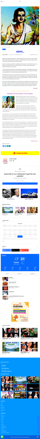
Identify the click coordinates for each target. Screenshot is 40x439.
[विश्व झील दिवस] (7, 210)
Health (2, 424)
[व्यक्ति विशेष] (5, 279)
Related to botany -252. (27, 338)
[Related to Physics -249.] (33, 387)
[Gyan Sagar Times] (20, 1)
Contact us (2, 410)
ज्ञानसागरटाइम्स (6, 54)
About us (2, 405)
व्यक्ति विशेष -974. (6, 338)
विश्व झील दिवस (5, 214)
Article (4, 49)
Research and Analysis (5, 432)
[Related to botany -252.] (29, 332)
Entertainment (3, 427)
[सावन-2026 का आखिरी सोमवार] (20, 395)
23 (35, 234)
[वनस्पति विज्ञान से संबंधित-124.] (5, 288)
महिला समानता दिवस (18, 214)
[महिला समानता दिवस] (20, 210)
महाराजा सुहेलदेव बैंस (12, 282)
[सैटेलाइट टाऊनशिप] (20, 387)
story (2, 422)
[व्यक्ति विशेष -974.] (10, 332)
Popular (7, 273)
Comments (32, 273)
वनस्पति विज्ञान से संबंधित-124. (14, 286)
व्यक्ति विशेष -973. (25, 352)
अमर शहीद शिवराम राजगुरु (31, 214)
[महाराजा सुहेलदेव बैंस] (5, 284)
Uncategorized (3, 431)
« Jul (3, 241)
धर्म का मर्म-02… (12, 291)
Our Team (2, 408)
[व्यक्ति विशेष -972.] (33, 395)
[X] (12, 160)
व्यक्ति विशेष (11, 277)
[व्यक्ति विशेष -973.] (29, 346)
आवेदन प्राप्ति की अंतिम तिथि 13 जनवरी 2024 (16, 296)
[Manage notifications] (37, 437)
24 (4, 236)
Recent (19, 273)
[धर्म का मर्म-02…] (5, 293)
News (2, 417)
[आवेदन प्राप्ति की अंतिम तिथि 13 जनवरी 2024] (5, 298)
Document (2, 407)
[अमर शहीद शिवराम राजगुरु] (32, 210)
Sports (2, 429)
